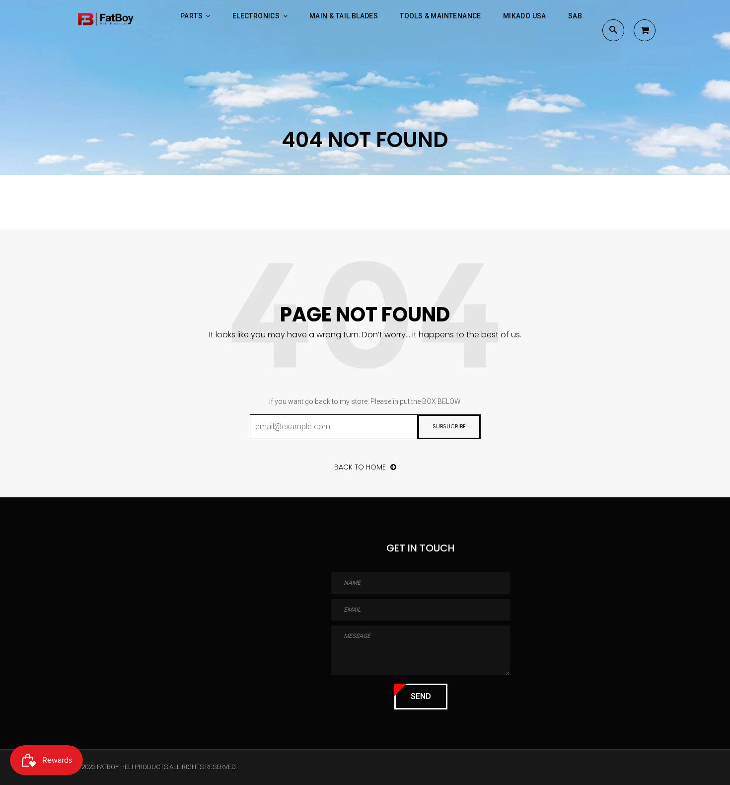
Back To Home (361, 467)
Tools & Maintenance (440, 16)
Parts (192, 16)
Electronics (257, 16)
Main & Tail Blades (343, 16)
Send (421, 696)
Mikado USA (524, 16)
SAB (575, 16)
